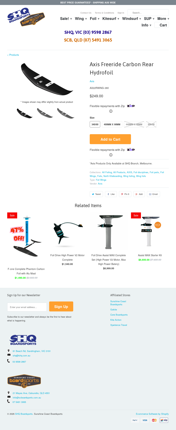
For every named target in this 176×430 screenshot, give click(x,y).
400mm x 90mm (112, 124)
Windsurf (131, 19)
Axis (92, 81)
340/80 (95, 124)
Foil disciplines (141, 172)
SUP (149, 19)
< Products (13, 54)
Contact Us (85, 12)
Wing (80, 19)
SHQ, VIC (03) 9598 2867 (88, 32)
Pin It (126, 194)
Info (146, 25)
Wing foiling (129, 176)
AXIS (129, 172)
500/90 (151, 124)
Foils (99, 176)
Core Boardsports (119, 314)
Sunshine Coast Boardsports (118, 303)
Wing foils (141, 176)
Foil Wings (101, 179)
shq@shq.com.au (21, 355)
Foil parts (154, 172)
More (163, 19)
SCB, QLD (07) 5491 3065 (88, 40)
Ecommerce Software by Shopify (152, 413)
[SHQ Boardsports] (26, 18)
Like (113, 194)
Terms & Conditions (104, 12)
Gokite (113, 309)
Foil (94, 19)
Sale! (66, 19)
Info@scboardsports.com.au (27, 397)
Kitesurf (110, 19)
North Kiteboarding (112, 176)
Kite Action (115, 319)
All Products (119, 172)
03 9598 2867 (19, 361)
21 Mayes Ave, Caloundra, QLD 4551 (31, 393)
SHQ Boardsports (24, 413)
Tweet (98, 194)
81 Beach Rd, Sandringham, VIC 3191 (32, 351)
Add (141, 194)
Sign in (121, 12)
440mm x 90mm (134, 124)
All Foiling (107, 172)
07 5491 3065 (18, 402)
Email (155, 194)
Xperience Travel (118, 325)
